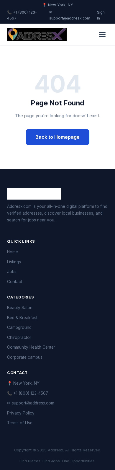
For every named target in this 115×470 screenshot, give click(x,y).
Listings (14, 262)
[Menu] (102, 34)
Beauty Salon (19, 307)
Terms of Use (19, 422)
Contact (14, 281)
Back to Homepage (57, 137)
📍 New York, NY (23, 383)
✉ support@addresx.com (69, 15)
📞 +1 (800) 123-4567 (22, 15)
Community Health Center (31, 347)
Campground (19, 327)
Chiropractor (19, 337)
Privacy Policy (20, 413)
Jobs (12, 271)
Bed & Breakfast (22, 317)
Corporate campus (24, 357)
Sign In (101, 15)
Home (12, 251)
